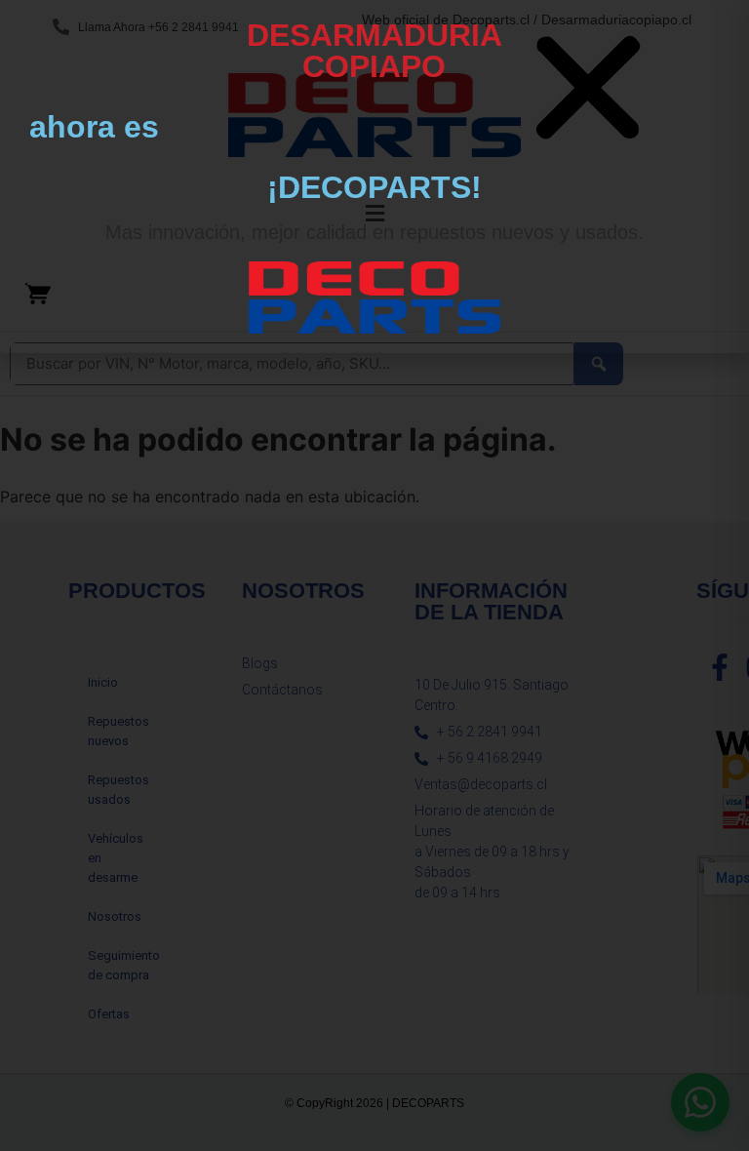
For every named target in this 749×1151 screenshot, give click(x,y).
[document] (374, 575)
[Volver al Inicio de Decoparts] (374, 297)
